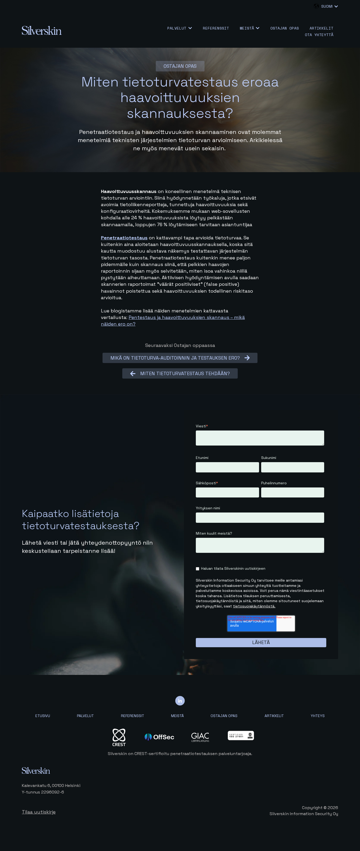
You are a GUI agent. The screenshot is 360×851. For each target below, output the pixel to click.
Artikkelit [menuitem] (274, 715)
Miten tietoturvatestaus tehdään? (185, 373)
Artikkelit (321, 28)
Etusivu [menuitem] (42, 715)
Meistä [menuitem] (177, 715)
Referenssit (216, 28)
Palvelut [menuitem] (85, 715)
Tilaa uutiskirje (39, 812)
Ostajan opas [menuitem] (224, 715)
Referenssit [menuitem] (132, 715)
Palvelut (176, 28)
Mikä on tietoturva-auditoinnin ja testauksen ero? (175, 358)
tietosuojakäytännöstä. (254, 606)
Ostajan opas (284, 28)
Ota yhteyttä (319, 34)
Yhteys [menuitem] (318, 715)
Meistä (247, 28)
